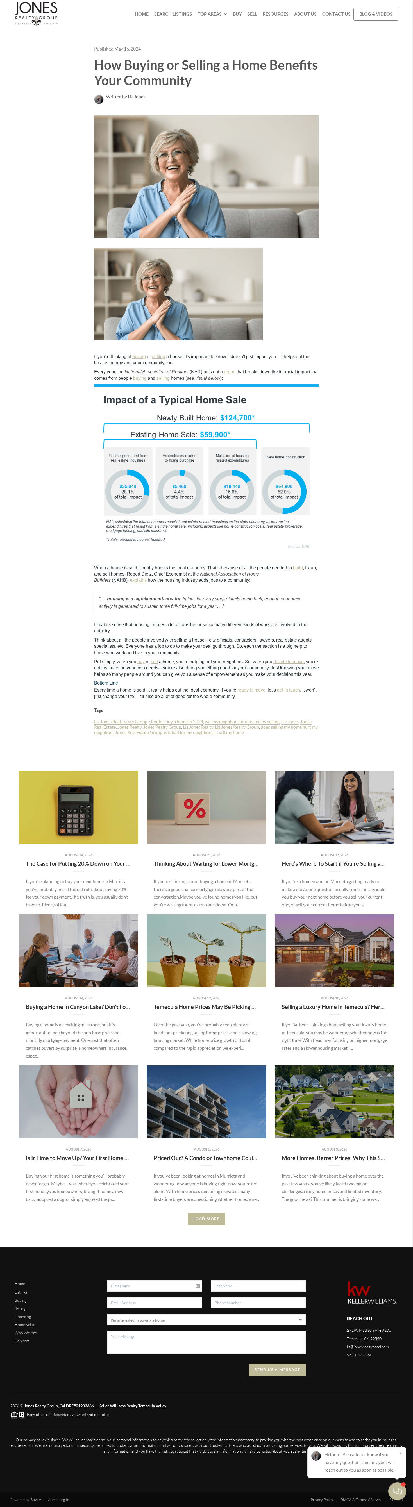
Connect (22, 1341)
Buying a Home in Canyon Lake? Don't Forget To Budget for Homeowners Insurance (128, 1007)
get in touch (288, 690)
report (229, 371)
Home (142, 14)
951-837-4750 (359, 1355)
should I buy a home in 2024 (176, 721)
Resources (276, 14)
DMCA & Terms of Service (361, 1500)
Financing (23, 1316)
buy (141, 661)
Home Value (25, 1324)
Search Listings (173, 14)
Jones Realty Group (162, 726)
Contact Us (336, 14)
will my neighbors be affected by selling (242, 721)
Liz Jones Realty (198, 726)
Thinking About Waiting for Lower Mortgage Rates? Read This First (236, 863)
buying (139, 356)
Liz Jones (290, 721)
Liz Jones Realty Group (237, 726)
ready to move (251, 690)
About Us (305, 14)
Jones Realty (129, 726)
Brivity (35, 1500)
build (298, 567)
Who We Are (26, 1333)
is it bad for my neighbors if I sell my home (204, 732)
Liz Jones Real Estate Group (121, 721)
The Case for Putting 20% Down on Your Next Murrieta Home (102, 863)
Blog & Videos (375, 14)
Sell (252, 14)
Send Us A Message (277, 1369)
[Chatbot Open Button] (397, 1491)
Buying (20, 1300)
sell (154, 661)
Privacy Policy (322, 1500)
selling (158, 356)
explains (138, 580)
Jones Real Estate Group (138, 732)
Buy (237, 14)
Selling (20, 1308)
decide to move (288, 661)
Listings (21, 1292)
